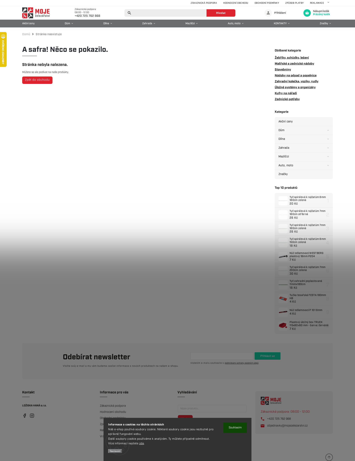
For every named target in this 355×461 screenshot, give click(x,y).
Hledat (221, 12)
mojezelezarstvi (24, 415)
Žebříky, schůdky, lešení (292, 58)
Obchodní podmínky (267, 3)
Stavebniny (283, 70)
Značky (283, 174)
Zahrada (283, 148)
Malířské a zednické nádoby (294, 64)
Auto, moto (285, 165)
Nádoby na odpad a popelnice (296, 76)
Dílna (281, 139)
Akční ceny (285, 122)
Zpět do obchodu (37, 80)
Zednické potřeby (287, 99)
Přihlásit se (267, 355)
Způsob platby (294, 3)
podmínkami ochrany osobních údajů (241, 363)
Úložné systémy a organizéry (295, 87)
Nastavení (115, 451)
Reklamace (317, 3)
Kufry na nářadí (286, 93)
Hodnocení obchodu (235, 3)
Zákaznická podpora (204, 3)
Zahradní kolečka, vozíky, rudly (296, 81)
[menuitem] (29, 23)
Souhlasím (235, 428)
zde (141, 443)
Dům (281, 130)
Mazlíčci (283, 157)
